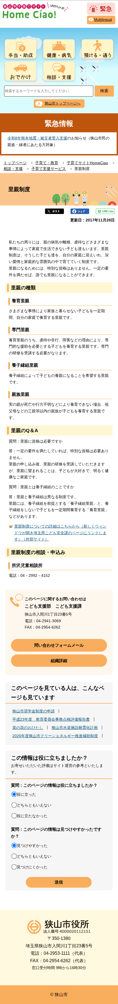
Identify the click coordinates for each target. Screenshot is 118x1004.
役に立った (26, 794)
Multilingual (103, 20)
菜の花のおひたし (27, 727)
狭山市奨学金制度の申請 (33, 711)
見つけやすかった (32, 845)
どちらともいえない (34, 805)
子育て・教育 (46, 163)
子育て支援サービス (48, 168)
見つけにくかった (32, 867)
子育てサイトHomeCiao (87, 163)
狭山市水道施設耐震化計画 (75, 727)
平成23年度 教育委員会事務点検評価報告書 (51, 719)
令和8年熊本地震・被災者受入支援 (37, 138)
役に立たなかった (32, 816)
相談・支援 (13, 168)
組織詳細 (59, 660)
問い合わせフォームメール (59, 645)
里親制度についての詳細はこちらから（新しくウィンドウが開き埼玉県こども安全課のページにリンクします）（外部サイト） (60, 533)
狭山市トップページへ (62, 103)
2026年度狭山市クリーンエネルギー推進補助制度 (55, 736)
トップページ (15, 163)
